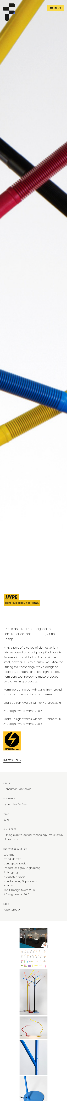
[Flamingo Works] (9, 12)
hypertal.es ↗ (12, 760)
